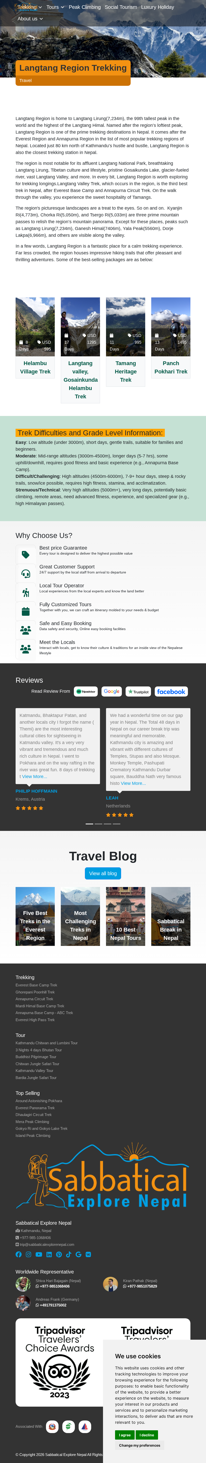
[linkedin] (49, 1254)
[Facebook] (171, 691)
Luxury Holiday (157, 7)
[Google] (111, 691)
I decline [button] (147, 1435)
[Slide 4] (116, 824)
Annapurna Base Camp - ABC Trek (44, 1013)
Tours (52, 7)
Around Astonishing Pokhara (39, 1101)
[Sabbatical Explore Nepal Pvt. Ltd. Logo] (25, 6)
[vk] (88, 1254)
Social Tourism (121, 7)
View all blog (103, 873)
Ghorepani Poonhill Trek (35, 992)
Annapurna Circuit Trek (34, 999)
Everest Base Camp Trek (36, 985)
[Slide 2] (98, 824)
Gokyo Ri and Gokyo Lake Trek (42, 1128)
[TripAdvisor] (86, 691)
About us (27, 18)
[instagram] (28, 1254)
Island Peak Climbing (33, 1135)
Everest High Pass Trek (35, 1020)
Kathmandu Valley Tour (34, 1070)
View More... (34, 776)
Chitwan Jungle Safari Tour (37, 1064)
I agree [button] (125, 1435)
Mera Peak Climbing (32, 1122)
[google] (78, 1254)
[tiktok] (68, 1254)
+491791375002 (52, 1305)
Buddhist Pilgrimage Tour (36, 1057)
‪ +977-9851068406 (54, 1286)
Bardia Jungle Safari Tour (36, 1077)
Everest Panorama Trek (35, 1108)
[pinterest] (59, 1254)
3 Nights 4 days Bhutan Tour (39, 1050)
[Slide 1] (89, 824)
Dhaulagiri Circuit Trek (34, 1114)
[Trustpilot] (138, 691)
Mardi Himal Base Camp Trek (40, 1006)
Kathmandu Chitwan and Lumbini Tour (47, 1043)
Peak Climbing (85, 7)
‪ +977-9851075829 (141, 1286)
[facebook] (19, 1254)
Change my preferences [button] (139, 1445)
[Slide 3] (107, 824)
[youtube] (38, 1254)
